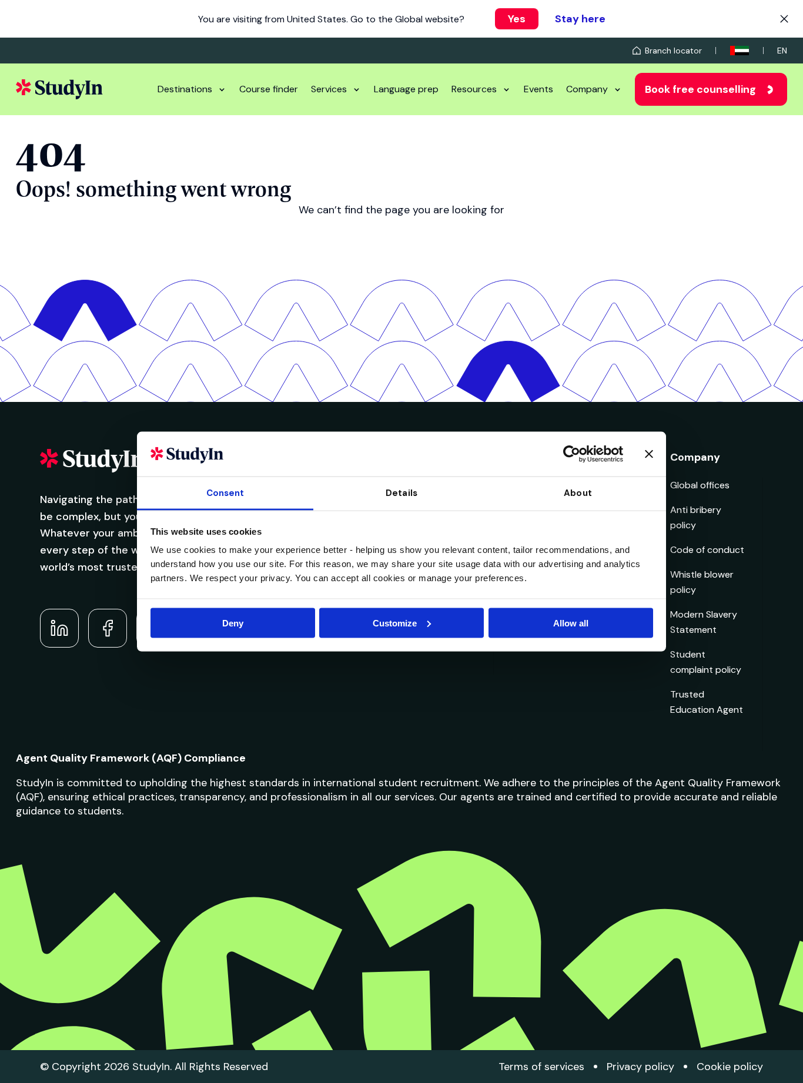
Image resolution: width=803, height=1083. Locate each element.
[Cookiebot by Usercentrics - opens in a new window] (571, 453)
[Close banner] (649, 454)
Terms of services (541, 1066)
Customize (395, 623)
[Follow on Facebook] (107, 628)
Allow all (570, 623)
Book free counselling (700, 89)
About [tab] (578, 493)
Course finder (268, 89)
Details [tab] (401, 493)
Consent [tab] (225, 493)
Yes (517, 19)
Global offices (700, 485)
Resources (474, 89)
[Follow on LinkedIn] (59, 628)
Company (587, 89)
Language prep (406, 89)
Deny (232, 623)
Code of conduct (707, 550)
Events (538, 89)
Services (329, 89)
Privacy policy (640, 1066)
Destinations (185, 89)
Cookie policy (730, 1066)
